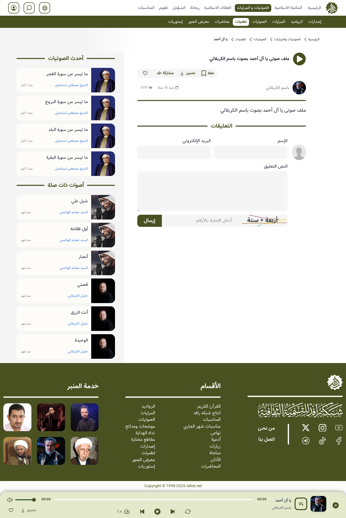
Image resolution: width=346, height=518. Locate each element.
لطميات (241, 22)
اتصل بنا (266, 439)
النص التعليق (275, 166)
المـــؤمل (178, 7)
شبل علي (79, 201)
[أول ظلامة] (103, 235)
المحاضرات (211, 466)
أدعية (216, 439)
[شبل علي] (103, 207)
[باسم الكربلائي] (51, 451)
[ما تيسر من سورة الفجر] (103, 80)
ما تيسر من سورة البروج (66, 102)
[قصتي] (103, 290)
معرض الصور (198, 22)
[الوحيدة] (103, 346)
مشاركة (168, 73)
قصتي (82, 285)
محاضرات (222, 22)
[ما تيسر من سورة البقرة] (103, 163)
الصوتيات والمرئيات (287, 39)
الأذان (215, 460)
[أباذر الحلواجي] (17, 417)
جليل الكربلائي (78, 295)
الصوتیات (259, 22)
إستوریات (175, 22)
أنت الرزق (79, 312)
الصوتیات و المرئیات (253, 7)
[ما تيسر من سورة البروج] (103, 108)
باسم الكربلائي (277, 88)
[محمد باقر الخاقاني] (51, 417)
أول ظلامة (79, 229)
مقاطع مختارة (143, 439)
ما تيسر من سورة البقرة (67, 157)
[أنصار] (103, 263)
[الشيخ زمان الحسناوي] (17, 451)
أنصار (83, 257)
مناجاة (215, 453)
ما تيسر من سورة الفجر (67, 74)
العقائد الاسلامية (217, 7)
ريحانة (195, 7)
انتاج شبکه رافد (207, 413)
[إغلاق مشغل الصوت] (335, 505)
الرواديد (297, 22)
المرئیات (278, 22)
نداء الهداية (145, 433)
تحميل (190, 73)
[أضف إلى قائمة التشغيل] (301, 503)
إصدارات (314, 22)
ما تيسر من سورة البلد (68, 130)
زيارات (215, 446)
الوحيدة (81, 340)
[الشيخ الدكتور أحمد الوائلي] (85, 451)
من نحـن (266, 428)
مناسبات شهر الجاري (202, 426)
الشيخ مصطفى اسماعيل (71, 85)
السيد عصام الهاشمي (74, 212)
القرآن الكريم (209, 406)
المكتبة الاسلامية (288, 7)
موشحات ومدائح (140, 426)
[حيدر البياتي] (85, 417)
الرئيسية (314, 7)
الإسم (282, 141)
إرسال (149, 221)
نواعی (215, 433)
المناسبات (146, 7)
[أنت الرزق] (103, 318)
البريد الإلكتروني (196, 141)
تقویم (163, 7)
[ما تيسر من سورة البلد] (103, 136)
